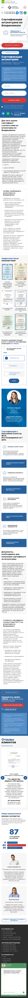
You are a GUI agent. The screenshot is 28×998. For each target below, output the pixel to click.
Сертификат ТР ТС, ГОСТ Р (10, 951)
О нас (4, 956)
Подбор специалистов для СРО (12, 937)
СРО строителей (7, 931)
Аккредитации (7, 960)
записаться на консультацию (12, 705)
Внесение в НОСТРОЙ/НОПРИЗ (12, 939)
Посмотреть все (7, 745)
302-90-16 (9, 12)
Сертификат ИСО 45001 (9, 949)
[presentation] (2, 778)
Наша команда (7, 958)
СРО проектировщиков (9, 933)
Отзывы (5, 962)
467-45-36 (9, 13)
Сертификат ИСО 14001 (9, 946)
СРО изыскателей (8, 935)
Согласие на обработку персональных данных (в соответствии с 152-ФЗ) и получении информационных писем (14, 107)
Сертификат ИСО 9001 (9, 944)
